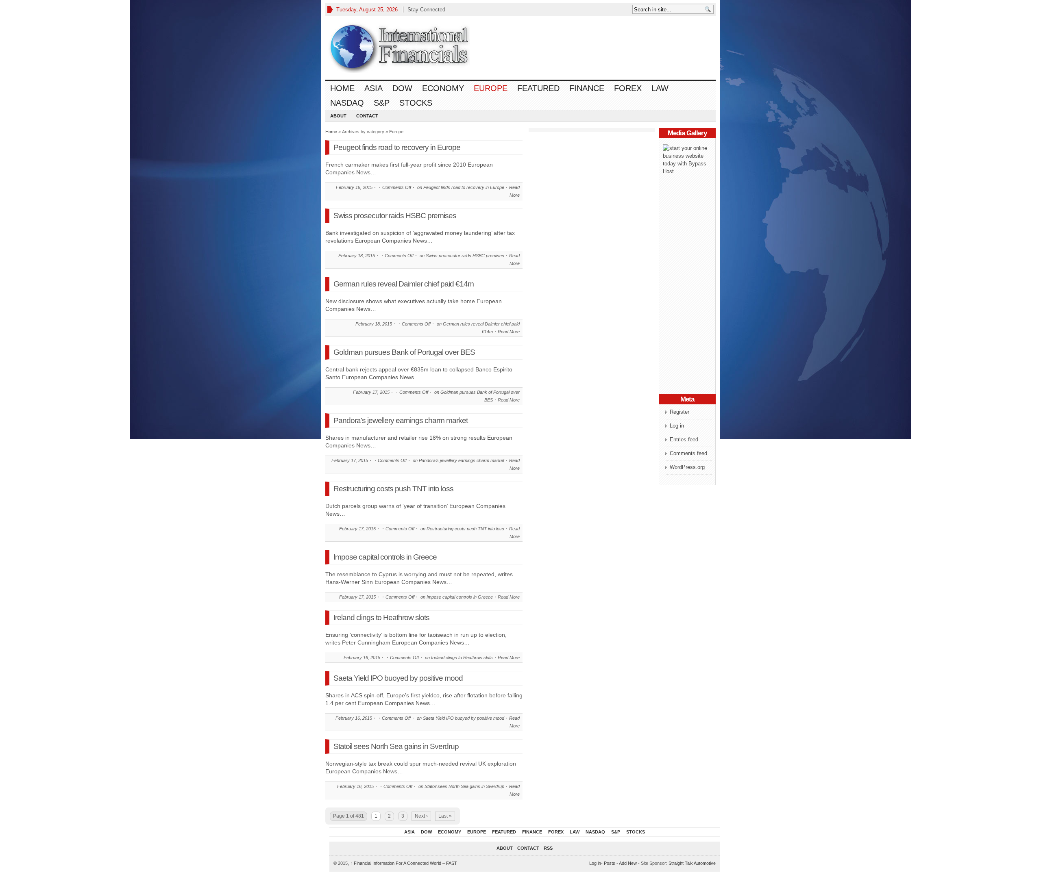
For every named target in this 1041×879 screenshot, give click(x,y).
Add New (628, 863)
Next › (421, 816)
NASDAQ (347, 102)
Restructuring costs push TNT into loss (393, 488)
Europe (490, 88)
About (338, 115)
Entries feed (684, 439)
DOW (402, 88)
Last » (445, 816)
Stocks (415, 102)
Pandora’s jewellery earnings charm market (400, 420)
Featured (538, 88)
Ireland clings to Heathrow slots (381, 617)
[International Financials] (398, 47)
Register (679, 412)
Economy (443, 88)
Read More (509, 331)
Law (660, 88)
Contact (367, 115)
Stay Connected (426, 10)
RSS (548, 848)
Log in (677, 426)
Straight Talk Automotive (692, 863)
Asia (373, 88)
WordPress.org (687, 467)
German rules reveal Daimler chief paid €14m (403, 284)
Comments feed (688, 453)
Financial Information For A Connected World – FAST (403, 863)
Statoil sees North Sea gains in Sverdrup (396, 746)
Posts (609, 863)
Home (342, 88)
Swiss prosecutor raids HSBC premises (394, 215)
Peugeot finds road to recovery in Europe (396, 147)
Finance (586, 88)
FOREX (628, 88)
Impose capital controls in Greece (385, 557)
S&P (382, 102)
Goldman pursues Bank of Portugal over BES (404, 352)
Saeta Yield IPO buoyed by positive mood (398, 678)
